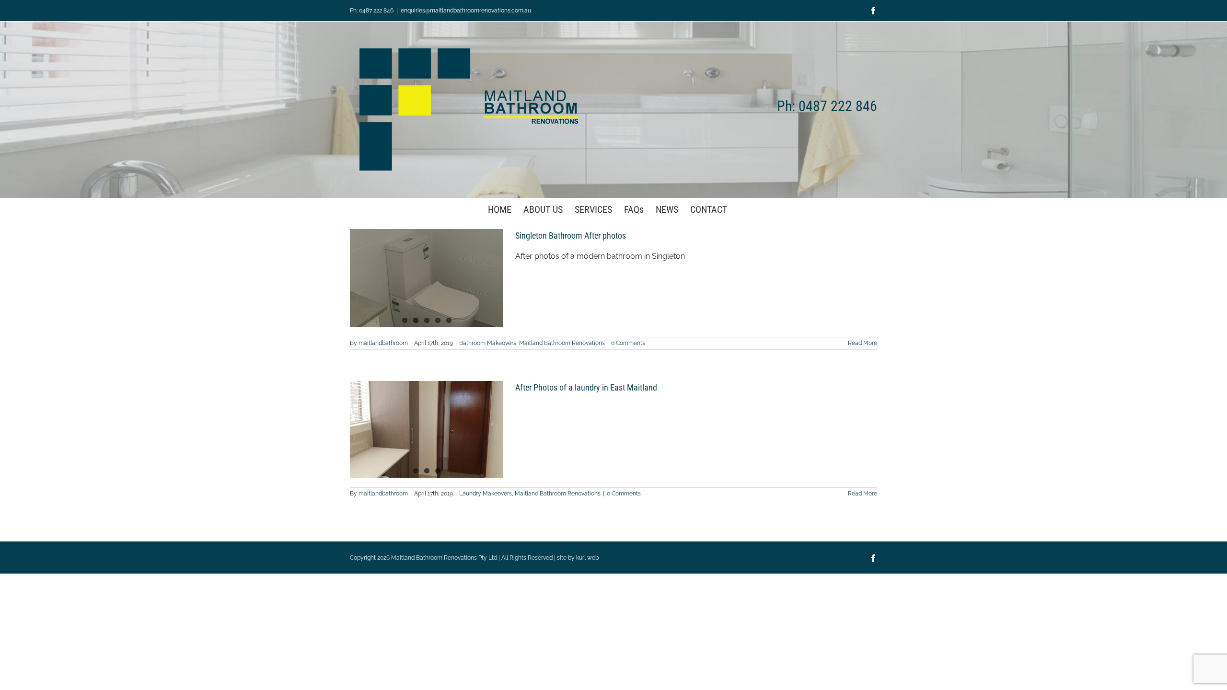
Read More (862, 343)
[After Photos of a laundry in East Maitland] (426, 429)
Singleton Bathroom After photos (570, 235)
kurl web (587, 557)
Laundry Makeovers (485, 493)
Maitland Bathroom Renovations (562, 343)
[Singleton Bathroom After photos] (426, 278)
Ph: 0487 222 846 (372, 10)
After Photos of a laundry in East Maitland (586, 387)
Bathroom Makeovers (487, 343)
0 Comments (628, 343)
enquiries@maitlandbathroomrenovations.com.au (466, 10)
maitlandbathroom (383, 343)
